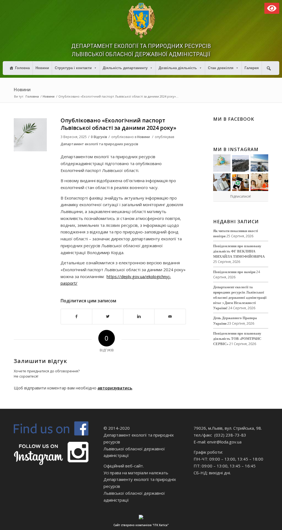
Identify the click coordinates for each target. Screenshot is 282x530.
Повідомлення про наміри (234, 271)
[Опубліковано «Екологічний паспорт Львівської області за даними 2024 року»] (30, 134)
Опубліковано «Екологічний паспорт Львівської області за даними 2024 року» (118, 124)
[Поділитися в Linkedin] (138, 316)
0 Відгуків (99, 136)
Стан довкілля (221, 68)
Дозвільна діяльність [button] (178, 68)
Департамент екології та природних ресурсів (99, 144)
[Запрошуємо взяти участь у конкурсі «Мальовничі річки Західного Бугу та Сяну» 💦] (259, 182)
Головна (22, 68)
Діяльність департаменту (125, 68)
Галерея (252, 68)
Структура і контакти (73, 68)
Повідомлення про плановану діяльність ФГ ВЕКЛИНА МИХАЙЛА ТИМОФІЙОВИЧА (239, 251)
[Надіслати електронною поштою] (169, 316)
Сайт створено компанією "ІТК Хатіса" (141, 525)
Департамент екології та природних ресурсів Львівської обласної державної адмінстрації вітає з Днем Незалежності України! (240, 297)
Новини (42, 68)
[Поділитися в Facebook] (76, 316)
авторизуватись (114, 388)
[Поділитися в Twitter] (107, 316)
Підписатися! (240, 196)
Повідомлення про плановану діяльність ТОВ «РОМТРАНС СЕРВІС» (237, 338)
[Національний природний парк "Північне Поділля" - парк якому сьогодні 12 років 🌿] (259, 163)
